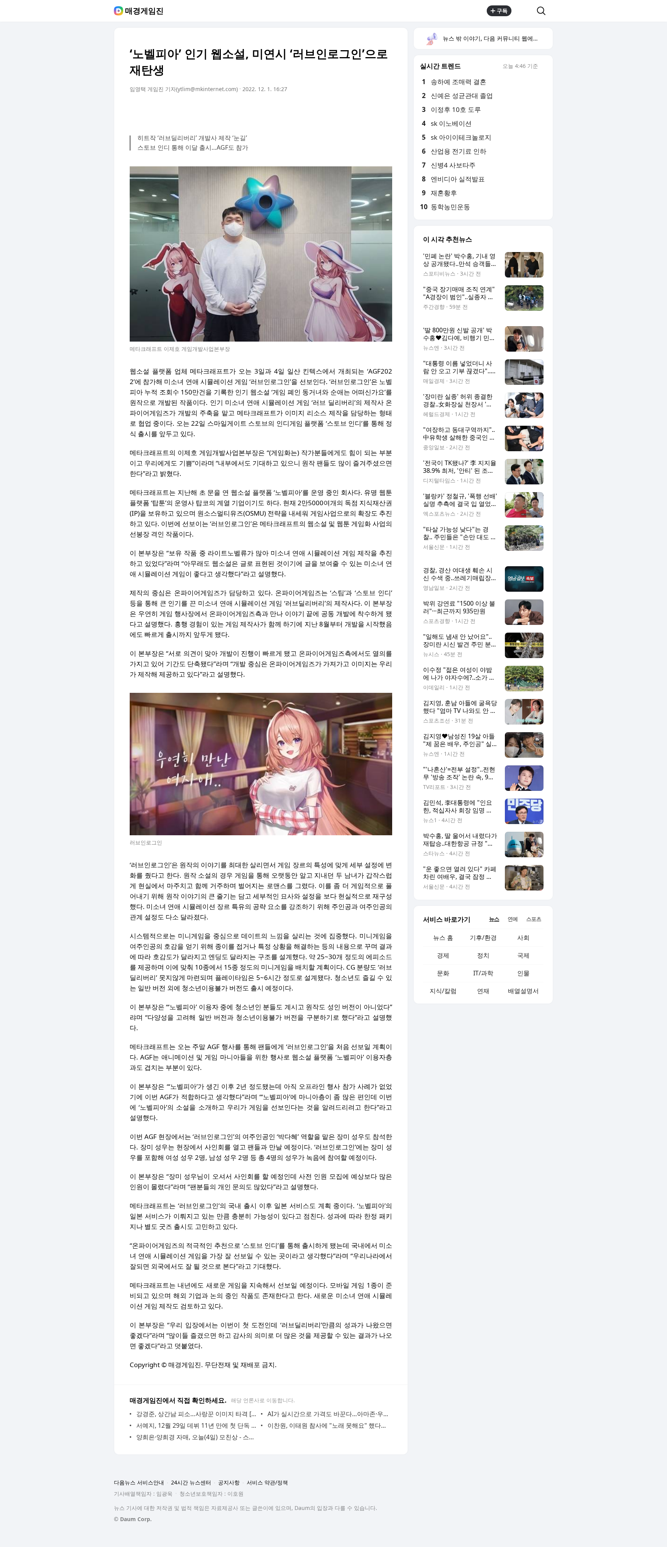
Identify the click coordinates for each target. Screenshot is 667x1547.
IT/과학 (483, 973)
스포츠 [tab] (533, 918)
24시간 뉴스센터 (191, 1482)
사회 (523, 937)
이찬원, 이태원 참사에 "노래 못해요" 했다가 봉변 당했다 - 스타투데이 (327, 1425)
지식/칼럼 (443, 991)
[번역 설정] (353, 111)
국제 (523, 955)
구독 (502, 10)
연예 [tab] (513, 918)
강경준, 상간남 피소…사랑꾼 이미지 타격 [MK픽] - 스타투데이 (196, 1414)
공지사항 (229, 1482)
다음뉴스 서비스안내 (139, 1482)
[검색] (543, 11)
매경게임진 (144, 11)
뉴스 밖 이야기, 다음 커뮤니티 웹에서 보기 (497, 38)
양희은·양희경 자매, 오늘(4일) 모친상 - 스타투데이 (196, 1437)
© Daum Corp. (133, 1519)
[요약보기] (322, 111)
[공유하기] (524, 11)
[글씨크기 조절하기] (369, 111)
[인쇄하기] (384, 111)
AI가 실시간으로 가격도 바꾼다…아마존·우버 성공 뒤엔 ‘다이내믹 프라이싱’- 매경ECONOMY (327, 1414)
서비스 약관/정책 (267, 1482)
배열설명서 (523, 991)
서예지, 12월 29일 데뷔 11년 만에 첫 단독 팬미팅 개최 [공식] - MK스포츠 (196, 1425)
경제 (443, 955)
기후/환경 (483, 937)
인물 (523, 973)
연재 (483, 991)
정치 (483, 955)
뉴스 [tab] (494, 918)
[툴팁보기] (543, 66)
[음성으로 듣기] (338, 111)
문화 (443, 973)
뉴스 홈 (443, 937)
